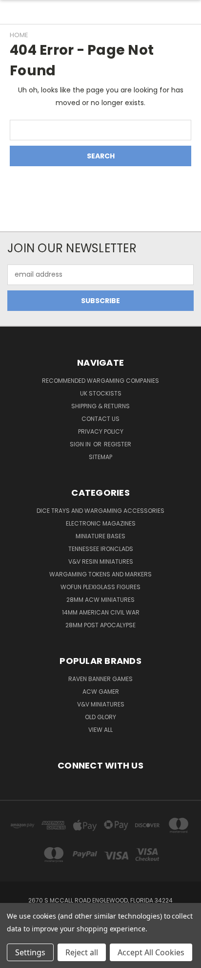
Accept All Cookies (151, 952)
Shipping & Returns (100, 406)
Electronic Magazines (101, 523)
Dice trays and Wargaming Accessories (100, 510)
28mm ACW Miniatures (100, 599)
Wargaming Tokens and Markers (100, 574)
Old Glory (100, 717)
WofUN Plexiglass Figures (100, 587)
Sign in (81, 444)
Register (117, 444)
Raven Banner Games (100, 679)
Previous (15, 958)
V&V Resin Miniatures (100, 561)
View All (100, 730)
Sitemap (100, 457)
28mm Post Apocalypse (100, 625)
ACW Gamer (100, 691)
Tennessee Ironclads (100, 549)
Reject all (81, 952)
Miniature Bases (100, 536)
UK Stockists (100, 393)
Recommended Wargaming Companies (100, 380)
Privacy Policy (100, 431)
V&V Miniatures (100, 704)
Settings (30, 952)
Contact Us (100, 419)
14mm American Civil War (101, 612)
